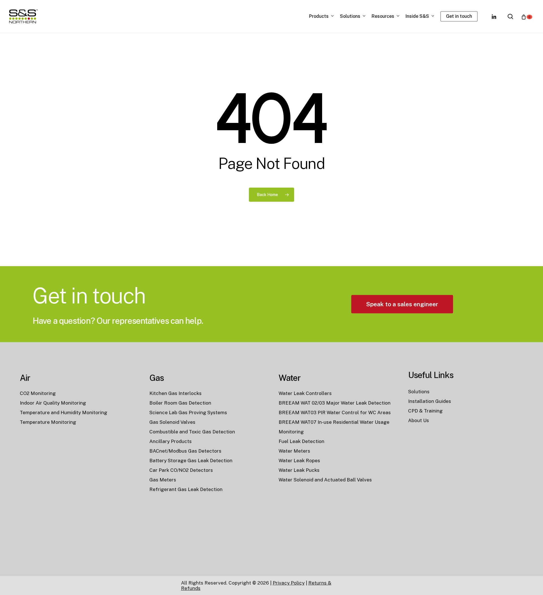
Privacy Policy (289, 583)
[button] (402, 304)
